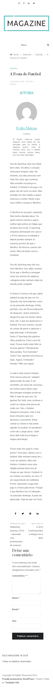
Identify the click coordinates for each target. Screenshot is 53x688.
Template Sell (12, 682)
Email (16, 609)
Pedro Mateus (26, 128)
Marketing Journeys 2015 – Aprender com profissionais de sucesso (17, 536)
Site (14, 621)
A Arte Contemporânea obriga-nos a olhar (35, 532)
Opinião (13, 68)
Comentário (19, 575)
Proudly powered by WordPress (18, 679)
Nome (16, 598)
